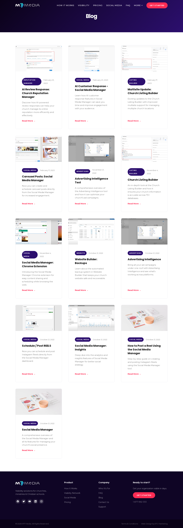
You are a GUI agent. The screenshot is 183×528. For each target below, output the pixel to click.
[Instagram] (41, 501)
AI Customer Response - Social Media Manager (91, 88)
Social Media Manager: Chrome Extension (38, 264)
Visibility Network (72, 493)
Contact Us (103, 502)
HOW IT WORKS (65, 5)
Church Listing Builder (143, 180)
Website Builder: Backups (86, 261)
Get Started (157, 5)
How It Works (70, 488)
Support (102, 507)
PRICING (97, 5)
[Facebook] (17, 501)
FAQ (128, 5)
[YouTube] (29, 501)
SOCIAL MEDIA (114, 5)
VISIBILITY (83, 5)
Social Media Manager (37, 429)
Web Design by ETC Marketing (154, 524)
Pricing (67, 502)
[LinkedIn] (35, 501)
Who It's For (104, 488)
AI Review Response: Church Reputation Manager (36, 93)
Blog (100, 497)
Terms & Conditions (129, 524)
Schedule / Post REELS (36, 346)
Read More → (28, 121)
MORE (137, 5)
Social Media (70, 497)
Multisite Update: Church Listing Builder (143, 91)
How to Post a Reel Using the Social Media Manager (144, 349)
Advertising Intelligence (144, 259)
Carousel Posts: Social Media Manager (37, 178)
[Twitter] (23, 501)
